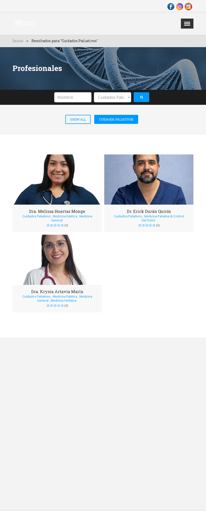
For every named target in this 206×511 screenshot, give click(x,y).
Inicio (18, 40)
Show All (78, 119)
